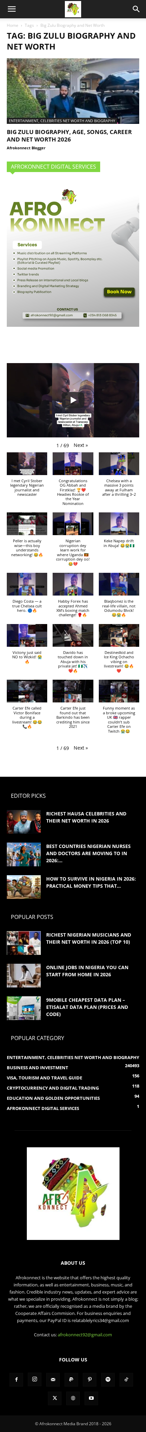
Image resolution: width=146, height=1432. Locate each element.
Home (12, 25)
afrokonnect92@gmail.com (85, 1335)
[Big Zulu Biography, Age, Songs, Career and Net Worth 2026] (73, 91)
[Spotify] (108, 1380)
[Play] (73, 400)
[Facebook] (16, 1380)
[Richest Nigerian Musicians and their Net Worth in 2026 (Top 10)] (24, 943)
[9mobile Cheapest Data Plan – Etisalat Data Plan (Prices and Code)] (24, 1008)
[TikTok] (126, 1380)
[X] (54, 1398)
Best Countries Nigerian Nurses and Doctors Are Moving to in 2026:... (88, 853)
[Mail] (53, 1380)
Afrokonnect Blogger (26, 147)
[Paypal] (71, 1380)
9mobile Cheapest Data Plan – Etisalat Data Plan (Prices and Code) (87, 1007)
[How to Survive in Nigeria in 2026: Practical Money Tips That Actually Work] (24, 887)
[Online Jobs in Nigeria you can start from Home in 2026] (24, 975)
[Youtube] (91, 1398)
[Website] (73, 1398)
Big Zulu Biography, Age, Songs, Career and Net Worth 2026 (69, 135)
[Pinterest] (89, 1380)
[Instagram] (34, 1379)
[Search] (136, 9)
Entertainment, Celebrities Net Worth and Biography (62, 120)
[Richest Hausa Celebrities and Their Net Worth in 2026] (24, 822)
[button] (11, 9)
